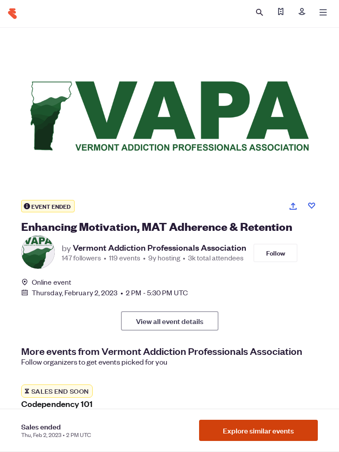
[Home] (12, 13)
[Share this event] (293, 206)
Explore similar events (258, 430)
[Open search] (259, 12)
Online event (51, 282)
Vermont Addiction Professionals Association (159, 248)
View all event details (169, 321)
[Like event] (311, 206)
